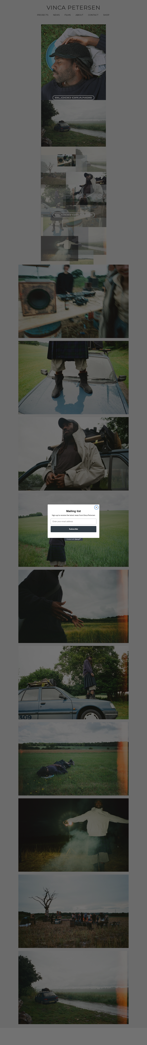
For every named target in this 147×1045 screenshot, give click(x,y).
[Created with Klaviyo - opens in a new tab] (73, 539)
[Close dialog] (96, 507)
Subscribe (73, 529)
